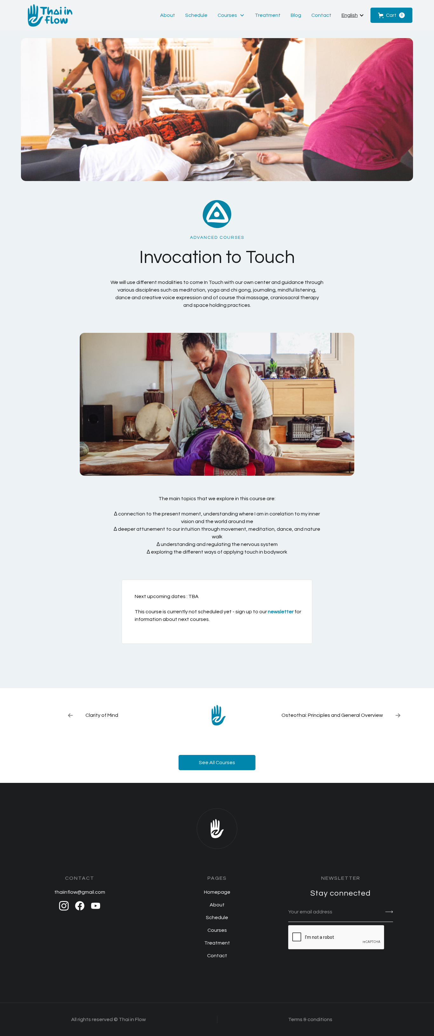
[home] (50, 15)
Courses (217, 930)
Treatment (268, 15)
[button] (231, 15)
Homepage (217, 892)
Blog (296, 15)
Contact (321, 15)
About (167, 15)
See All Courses (217, 762)
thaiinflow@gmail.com (79, 892)
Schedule (196, 15)
